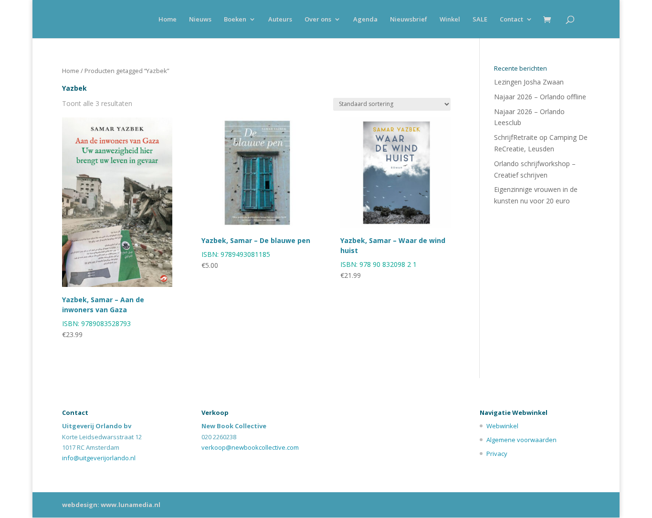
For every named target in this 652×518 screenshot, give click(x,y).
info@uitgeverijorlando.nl (99, 458)
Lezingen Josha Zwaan (529, 81)
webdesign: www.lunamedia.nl (111, 504)
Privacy (496, 453)
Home (167, 19)
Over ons (318, 19)
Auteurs (280, 19)
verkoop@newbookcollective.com (250, 447)
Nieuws (200, 19)
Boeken (235, 19)
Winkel (450, 19)
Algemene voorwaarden (521, 439)
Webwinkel (502, 426)
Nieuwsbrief (408, 19)
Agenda (365, 19)
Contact (511, 19)
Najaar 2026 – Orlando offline (540, 96)
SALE (480, 19)
